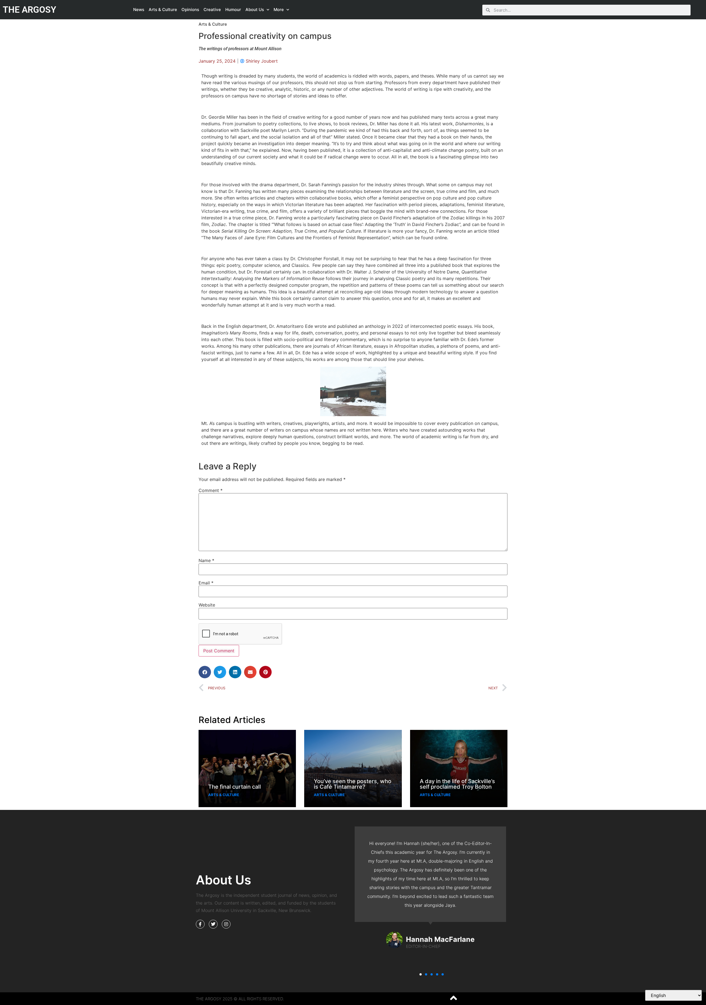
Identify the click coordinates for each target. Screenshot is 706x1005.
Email (206, 583)
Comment (211, 490)
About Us (254, 9)
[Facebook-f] (200, 924)
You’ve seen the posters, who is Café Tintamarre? (352, 784)
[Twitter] (213, 924)
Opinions (190, 9)
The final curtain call (234, 786)
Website (207, 605)
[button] (205, 672)
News (138, 9)
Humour (233, 9)
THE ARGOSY (29, 9)
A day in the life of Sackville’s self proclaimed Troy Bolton (457, 784)
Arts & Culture (163, 9)
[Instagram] (226, 924)
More (279, 9)
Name (206, 560)
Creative (212, 9)
